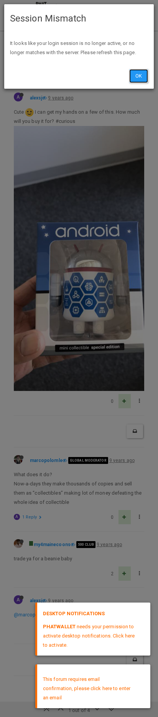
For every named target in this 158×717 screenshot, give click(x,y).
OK (138, 76)
